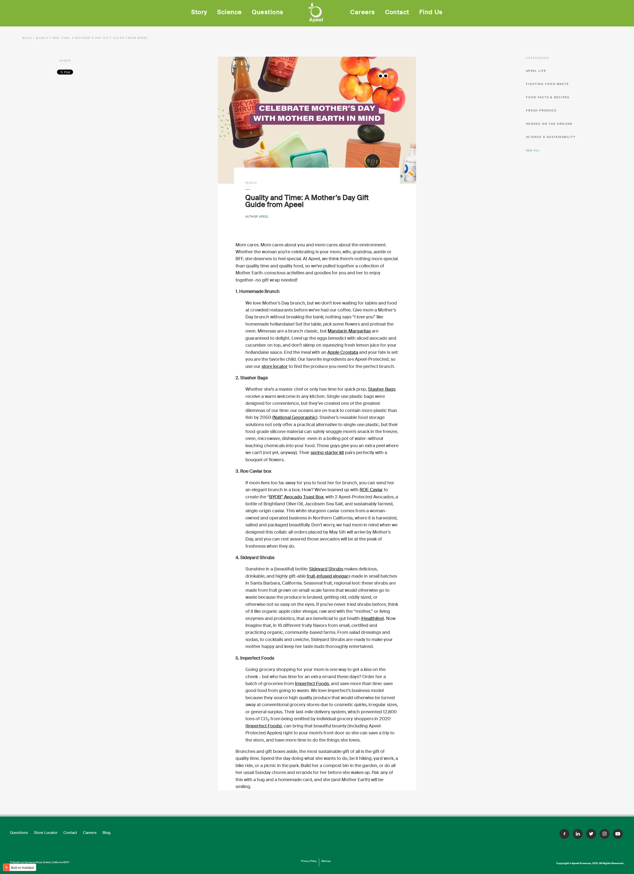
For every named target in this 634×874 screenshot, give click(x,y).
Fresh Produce (541, 110)
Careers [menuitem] (362, 12)
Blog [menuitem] (106, 832)
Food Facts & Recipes (547, 97)
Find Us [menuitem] (431, 12)
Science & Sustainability (551, 136)
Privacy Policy (309, 861)
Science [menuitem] (229, 12)
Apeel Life (536, 70)
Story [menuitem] (199, 12)
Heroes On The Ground (549, 123)
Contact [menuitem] (397, 12)
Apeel (264, 216)
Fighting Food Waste (547, 83)
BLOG (27, 37)
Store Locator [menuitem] (45, 832)
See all (533, 150)
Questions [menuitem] (268, 12)
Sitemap (326, 861)
